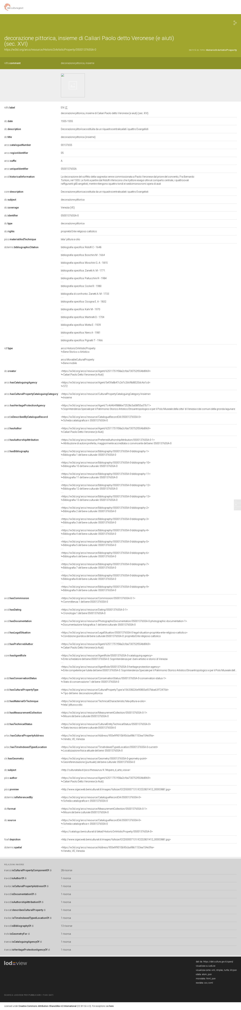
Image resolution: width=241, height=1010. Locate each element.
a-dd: (20, 678)
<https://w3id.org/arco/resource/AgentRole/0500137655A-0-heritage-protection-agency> (149, 668)
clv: (14, 758)
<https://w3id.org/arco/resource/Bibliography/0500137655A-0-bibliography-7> (105, 566)
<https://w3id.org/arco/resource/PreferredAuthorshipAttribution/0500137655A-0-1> (116, 441)
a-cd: (19, 176)
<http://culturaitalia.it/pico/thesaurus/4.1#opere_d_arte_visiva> (95, 770)
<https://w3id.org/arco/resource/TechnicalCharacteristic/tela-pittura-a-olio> (103, 703)
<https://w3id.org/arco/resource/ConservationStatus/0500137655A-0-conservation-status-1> (113, 680)
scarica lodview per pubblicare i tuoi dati (28, 995)
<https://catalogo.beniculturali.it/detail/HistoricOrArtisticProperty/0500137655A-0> (107, 831)
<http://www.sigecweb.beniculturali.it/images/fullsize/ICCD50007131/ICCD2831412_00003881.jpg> (116, 789)
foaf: (12, 839)
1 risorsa (66, 878)
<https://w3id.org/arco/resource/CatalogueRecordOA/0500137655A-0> (101, 418)
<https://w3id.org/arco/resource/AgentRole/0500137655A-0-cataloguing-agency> (114, 657)
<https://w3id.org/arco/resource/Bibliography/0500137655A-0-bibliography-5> (105, 543)
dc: (8, 121)
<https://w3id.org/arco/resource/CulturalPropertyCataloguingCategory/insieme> (106, 396)
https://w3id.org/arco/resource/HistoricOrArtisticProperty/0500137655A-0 (50, 49)
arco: (17, 145)
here (111, 1006)
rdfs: (12, 63)
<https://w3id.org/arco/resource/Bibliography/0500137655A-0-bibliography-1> (105, 453)
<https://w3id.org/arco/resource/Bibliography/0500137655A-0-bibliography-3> (105, 521)
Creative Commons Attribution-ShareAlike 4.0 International (47, 1006)
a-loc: (24, 735)
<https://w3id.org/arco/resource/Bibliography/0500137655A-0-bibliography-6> (105, 554)
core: (13, 191)
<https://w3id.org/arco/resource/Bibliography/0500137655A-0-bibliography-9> (105, 588)
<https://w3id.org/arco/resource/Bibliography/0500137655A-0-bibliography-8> (105, 577)
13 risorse (66, 925)
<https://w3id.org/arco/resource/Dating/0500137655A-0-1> (94, 611)
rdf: (8, 348)
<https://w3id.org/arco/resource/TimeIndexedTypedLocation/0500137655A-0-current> (109, 749)
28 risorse (66, 870)
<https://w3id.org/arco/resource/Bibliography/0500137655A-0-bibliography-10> (105, 464)
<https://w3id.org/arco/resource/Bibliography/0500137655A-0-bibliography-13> (105, 498)
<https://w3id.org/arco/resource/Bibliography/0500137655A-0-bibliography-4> (105, 532)
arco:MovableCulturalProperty (77, 361)
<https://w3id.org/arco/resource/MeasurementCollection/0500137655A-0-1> (104, 714)
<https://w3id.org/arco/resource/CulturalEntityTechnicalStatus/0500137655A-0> (106, 726)
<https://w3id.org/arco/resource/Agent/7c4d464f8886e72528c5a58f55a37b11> (148, 407)
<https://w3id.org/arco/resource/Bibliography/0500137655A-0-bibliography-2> (105, 509)
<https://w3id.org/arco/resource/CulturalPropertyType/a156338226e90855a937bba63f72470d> (115, 691)
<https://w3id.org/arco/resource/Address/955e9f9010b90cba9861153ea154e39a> (107, 737)
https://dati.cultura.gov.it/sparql (218, 961)
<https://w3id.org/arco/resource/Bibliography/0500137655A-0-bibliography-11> (105, 475)
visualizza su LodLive (205, 966)
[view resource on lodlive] (235, 22)
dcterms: (21, 247)
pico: (20, 239)
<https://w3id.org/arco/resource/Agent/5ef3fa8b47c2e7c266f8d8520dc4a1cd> (105, 384)
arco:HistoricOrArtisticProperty (78, 350)
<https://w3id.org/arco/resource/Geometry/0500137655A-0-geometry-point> (104, 760)
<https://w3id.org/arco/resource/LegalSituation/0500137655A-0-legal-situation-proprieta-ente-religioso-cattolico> (124, 634)
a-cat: (26, 416)
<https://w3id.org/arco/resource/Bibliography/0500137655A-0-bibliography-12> (105, 487)
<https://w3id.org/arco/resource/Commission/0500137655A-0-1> (98, 600)
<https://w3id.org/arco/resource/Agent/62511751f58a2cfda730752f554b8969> (106, 373)
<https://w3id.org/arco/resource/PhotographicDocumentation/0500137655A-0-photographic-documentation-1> (124, 623)
